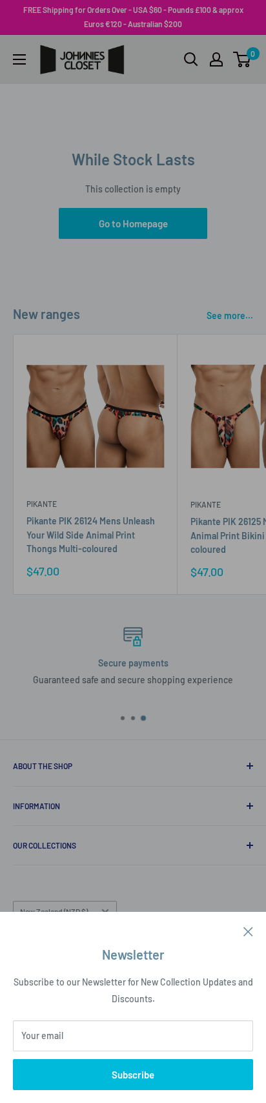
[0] (242, 59)
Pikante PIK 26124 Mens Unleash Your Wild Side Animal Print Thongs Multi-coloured (90, 534)
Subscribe (133, 1074)
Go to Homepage (133, 223)
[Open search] (191, 59)
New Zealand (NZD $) (54, 911)
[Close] (248, 930)
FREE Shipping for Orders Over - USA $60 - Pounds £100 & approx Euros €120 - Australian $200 (133, 16)
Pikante (41, 503)
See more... (230, 315)
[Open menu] (19, 59)
